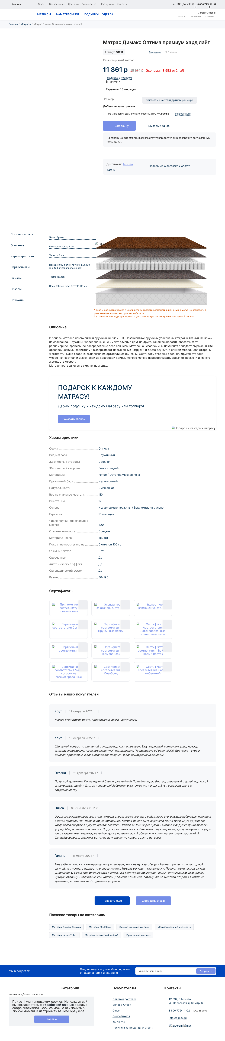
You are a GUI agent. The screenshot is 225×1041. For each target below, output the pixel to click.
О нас (41, 4)
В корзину (122, 126)
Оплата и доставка (124, 999)
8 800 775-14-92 (179, 1010)
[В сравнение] (89, 45)
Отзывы (16, 278)
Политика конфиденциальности (132, 1027)
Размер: (109, 99)
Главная (13, 24)
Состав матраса (22, 234)
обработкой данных (58, 1005)
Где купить (107, 4)
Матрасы (26, 24)
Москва (128, 164)
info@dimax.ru (178, 1018)
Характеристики (22, 256)
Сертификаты (20, 267)
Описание (17, 245)
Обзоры (16, 289)
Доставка (73, 4)
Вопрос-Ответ (121, 1004)
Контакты (122, 4)
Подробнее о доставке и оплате (169, 166)
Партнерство (89, 4)
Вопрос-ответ (57, 4)
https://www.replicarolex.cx (18, 963)
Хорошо (52, 1018)
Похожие (17, 300)
